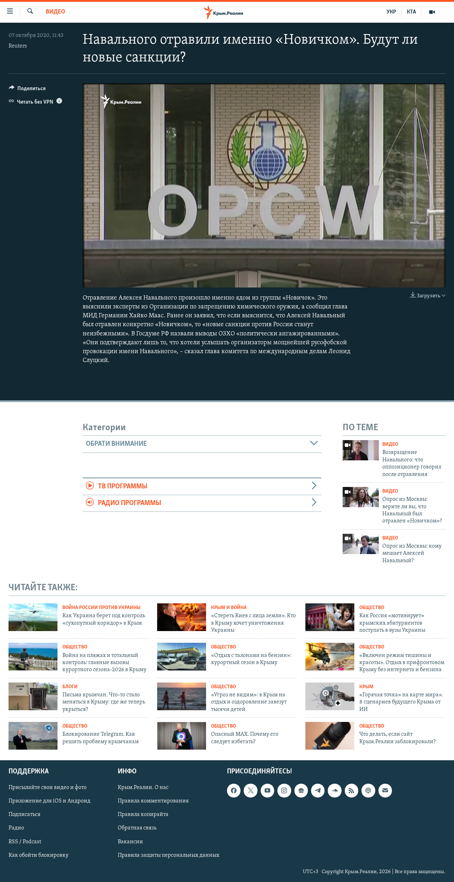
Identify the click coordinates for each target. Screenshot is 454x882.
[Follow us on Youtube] (267, 790)
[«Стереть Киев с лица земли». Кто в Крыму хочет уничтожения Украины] (181, 617)
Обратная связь (137, 828)
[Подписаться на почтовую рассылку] (385, 790)
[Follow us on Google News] (301, 790)
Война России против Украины (101, 607)
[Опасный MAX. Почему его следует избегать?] (181, 736)
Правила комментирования (153, 801)
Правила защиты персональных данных (168, 855)
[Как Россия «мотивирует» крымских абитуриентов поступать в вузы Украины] (329, 617)
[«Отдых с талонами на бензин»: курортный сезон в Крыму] (181, 656)
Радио (16, 828)
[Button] (27, 90)
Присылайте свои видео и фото (48, 787)
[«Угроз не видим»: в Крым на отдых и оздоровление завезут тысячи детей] (181, 696)
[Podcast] (368, 790)
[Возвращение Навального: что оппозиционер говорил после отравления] (361, 450)
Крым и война (229, 607)
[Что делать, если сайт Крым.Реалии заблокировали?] (329, 736)
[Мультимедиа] (432, 12)
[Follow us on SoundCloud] (334, 790)
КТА (411, 12)
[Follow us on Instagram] (284, 790)
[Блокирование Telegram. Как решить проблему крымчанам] (33, 736)
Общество (371, 607)
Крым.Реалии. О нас (143, 787)
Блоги (70, 687)
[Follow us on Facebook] (233, 790)
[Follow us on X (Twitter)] (250, 790)
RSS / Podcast (25, 841)
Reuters (18, 46)
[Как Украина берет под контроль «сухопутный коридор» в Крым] (33, 617)
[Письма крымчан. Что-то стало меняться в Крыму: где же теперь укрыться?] (33, 696)
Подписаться (24, 814)
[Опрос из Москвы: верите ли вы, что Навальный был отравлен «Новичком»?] (361, 497)
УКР (391, 12)
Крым (366, 687)
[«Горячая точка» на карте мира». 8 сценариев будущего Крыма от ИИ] (329, 696)
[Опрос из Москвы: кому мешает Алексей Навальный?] (361, 544)
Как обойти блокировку (38, 855)
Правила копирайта (143, 814)
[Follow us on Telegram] (318, 790)
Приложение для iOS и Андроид (49, 801)
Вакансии (130, 841)
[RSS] (351, 790)
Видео (55, 12)
